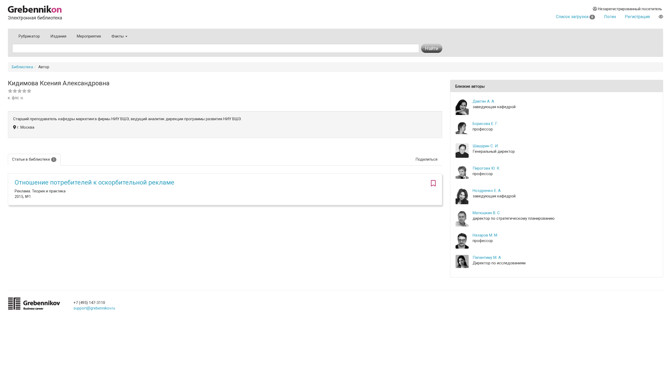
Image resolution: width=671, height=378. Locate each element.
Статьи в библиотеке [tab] (33, 159)
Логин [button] (610, 16)
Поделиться (426, 159)
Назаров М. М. (485, 235)
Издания (58, 36)
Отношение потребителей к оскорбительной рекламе (94, 182)
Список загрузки (574, 16)
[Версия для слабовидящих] (661, 17)
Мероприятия (89, 36)
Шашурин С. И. (486, 146)
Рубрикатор (29, 36)
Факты (118, 36)
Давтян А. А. (484, 101)
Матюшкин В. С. (487, 213)
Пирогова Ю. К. (486, 168)
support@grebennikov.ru (94, 308)
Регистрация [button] (637, 16)
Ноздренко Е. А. (487, 190)
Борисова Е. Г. (485, 123)
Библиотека (22, 67)
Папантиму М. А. (487, 257)
